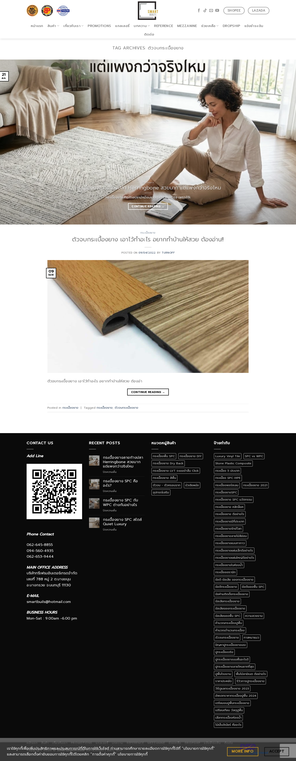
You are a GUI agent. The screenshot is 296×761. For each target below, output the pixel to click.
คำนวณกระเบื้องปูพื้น (228, 623)
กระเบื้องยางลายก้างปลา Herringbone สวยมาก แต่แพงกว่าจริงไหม (123, 462)
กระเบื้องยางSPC (226, 492)
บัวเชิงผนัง (192, 485)
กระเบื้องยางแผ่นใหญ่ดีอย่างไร (234, 557)
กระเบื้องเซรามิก (225, 572)
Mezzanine (187, 25)
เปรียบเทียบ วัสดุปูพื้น (229, 710)
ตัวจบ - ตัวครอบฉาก (166, 485)
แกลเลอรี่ (122, 25)
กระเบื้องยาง (148, 233)
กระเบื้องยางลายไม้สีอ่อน (231, 536)
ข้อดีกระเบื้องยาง (226, 586)
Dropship (231, 25)
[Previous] (12, 142)
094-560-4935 (40, 551)
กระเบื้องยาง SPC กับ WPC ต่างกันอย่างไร (120, 502)
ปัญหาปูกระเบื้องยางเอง (230, 645)
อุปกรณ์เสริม (161, 492)
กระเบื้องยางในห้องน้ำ (229, 565)
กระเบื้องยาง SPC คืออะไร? (120, 483)
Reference (163, 25)
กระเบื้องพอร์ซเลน (226, 485)
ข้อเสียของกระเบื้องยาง (230, 608)
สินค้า (51, 25)
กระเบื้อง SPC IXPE (227, 478)
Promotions (99, 25)
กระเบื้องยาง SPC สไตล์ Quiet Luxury (122, 522)
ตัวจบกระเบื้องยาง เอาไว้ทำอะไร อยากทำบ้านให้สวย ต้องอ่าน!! (148, 239)
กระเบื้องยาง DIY (191, 456)
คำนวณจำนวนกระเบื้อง (230, 630)
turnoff (168, 253)
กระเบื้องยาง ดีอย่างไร (229, 514)
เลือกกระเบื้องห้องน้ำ (228, 717)
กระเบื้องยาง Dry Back (168, 463)
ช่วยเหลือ (208, 25)
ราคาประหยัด (223, 681)
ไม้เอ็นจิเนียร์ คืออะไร (228, 724)
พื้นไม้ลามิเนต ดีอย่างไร (251, 674)
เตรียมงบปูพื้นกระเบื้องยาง (232, 703)
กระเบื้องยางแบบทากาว (230, 543)
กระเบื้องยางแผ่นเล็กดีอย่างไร (234, 550)
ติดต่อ (149, 34)
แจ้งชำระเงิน (253, 25)
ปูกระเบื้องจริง (224, 652)
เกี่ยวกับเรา (71, 25)
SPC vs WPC (254, 456)
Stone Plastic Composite (233, 463)
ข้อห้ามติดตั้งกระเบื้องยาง (231, 594)
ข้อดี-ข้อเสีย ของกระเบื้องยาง (234, 579)
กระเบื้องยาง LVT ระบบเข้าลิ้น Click (176, 470)
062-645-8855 (40, 545)
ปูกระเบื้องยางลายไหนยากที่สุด (234, 666)
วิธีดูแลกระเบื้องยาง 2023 (232, 688)
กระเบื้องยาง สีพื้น (164, 478)
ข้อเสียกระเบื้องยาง (227, 601)
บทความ (140, 25)
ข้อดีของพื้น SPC (253, 586)
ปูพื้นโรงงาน (223, 674)
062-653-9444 (40, 556)
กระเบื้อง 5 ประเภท (227, 470)
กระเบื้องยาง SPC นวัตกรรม (233, 499)
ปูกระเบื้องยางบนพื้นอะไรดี (232, 659)
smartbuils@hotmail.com (49, 602)
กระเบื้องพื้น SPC (164, 456)
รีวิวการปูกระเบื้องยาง (251, 681)
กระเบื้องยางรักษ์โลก (228, 528)
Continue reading (148, 206)
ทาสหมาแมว (251, 637)
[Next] (284, 142)
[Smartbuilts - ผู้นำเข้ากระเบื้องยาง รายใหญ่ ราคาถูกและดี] (148, 10)
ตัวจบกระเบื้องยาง (126, 407)
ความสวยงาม (254, 616)
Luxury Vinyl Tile (227, 456)
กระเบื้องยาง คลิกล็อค (229, 507)
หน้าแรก (37, 25)
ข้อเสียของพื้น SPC (227, 616)
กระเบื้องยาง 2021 (255, 485)
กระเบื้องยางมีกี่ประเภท (229, 521)
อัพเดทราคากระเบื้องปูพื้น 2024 (235, 695)
